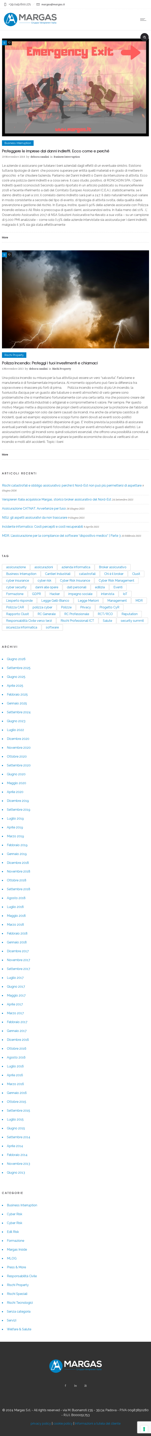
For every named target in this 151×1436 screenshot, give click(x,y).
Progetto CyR (109, 607)
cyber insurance (17, 580)
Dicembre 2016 (18, 1040)
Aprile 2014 (15, 1146)
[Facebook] (65, 1386)
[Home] (30, 25)
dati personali (76, 587)
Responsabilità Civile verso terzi (29, 621)
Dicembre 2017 (18, 951)
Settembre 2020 (19, 765)
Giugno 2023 (16, 721)
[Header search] (144, 36)
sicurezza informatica (21, 627)
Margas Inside (17, 1249)
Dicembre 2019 (18, 801)
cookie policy (63, 1423)
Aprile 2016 (15, 1075)
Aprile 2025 (15, 685)
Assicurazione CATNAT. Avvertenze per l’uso (34, 508)
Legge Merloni (88, 600)
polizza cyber (42, 607)
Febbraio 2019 (17, 845)
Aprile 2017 (15, 1004)
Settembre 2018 (18, 889)
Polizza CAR (15, 607)
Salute (107, 621)
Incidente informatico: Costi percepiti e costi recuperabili (42, 526)
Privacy (85, 607)
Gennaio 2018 (17, 942)
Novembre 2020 (19, 747)
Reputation (130, 614)
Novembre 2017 (18, 960)
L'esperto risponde (19, 600)
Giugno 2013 (16, 1172)
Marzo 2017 (15, 1013)
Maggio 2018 (16, 916)
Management (117, 600)
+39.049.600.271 (20, 4)
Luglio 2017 (15, 978)
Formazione (14, 594)
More (5, 237)
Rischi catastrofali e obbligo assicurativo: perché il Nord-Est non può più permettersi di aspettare (72, 485)
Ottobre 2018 (16, 880)
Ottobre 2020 (17, 756)
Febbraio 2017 (17, 1022)
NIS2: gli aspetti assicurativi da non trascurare (34, 517)
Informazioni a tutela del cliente (98, 1423)
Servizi (11, 1320)
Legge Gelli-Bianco (55, 600)
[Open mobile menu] (144, 19)
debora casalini (39, 156)
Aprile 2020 (15, 792)
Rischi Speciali (17, 1294)
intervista (107, 594)
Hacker (55, 594)
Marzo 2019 (15, 836)
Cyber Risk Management (116, 580)
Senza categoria (18, 1311)
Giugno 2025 (16, 677)
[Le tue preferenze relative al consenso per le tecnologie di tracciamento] (144, 1429)
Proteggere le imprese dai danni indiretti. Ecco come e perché (55, 151)
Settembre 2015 (18, 1110)
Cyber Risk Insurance (75, 580)
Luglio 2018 (15, 907)
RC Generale (47, 614)
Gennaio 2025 (17, 703)
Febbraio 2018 (17, 933)
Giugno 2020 (16, 774)
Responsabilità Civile (22, 1276)
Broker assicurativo (112, 567)
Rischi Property (18, 1285)
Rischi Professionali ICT (77, 621)
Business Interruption (21, 574)
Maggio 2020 (16, 783)
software (52, 627)
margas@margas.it (53, 4)
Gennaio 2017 (17, 1031)
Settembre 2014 (18, 1137)
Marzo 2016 (15, 1084)
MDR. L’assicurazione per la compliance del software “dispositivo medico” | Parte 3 (61, 536)
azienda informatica (76, 567)
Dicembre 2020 (18, 739)
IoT (125, 594)
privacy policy (41, 1423)
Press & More (16, 1267)
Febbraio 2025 (17, 694)
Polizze (66, 607)
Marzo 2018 (15, 924)
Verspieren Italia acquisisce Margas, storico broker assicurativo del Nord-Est (56, 499)
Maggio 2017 (16, 995)
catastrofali (87, 574)
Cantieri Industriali (57, 574)
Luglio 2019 (15, 818)
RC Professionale (76, 614)
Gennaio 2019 (17, 854)
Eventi (117, 587)
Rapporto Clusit (17, 614)
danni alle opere (46, 587)
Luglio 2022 (15, 730)
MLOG (12, 1258)
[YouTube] (85, 1386)
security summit (132, 621)
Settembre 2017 (18, 969)
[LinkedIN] (75, 1386)
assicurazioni (43, 567)
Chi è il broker (113, 574)
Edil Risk (13, 1232)
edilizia (100, 587)
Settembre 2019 (18, 809)
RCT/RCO (105, 614)
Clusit (136, 574)
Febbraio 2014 (17, 1155)
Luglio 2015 (15, 1119)
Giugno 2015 (16, 1128)
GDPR (36, 594)
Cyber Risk (14, 1214)
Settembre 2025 (18, 668)
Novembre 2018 (18, 871)
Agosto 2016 (16, 1057)
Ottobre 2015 (16, 1102)
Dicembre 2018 (18, 863)
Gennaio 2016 (17, 1093)
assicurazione (16, 567)
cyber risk (44, 580)
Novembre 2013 (18, 1164)
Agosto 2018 (16, 898)
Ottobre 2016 (16, 1048)
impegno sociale (80, 594)
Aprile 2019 (15, 827)
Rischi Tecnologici (20, 1303)
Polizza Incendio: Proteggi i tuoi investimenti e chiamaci (50, 362)
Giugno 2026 (16, 659)
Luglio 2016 (15, 1066)
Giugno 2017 (16, 986)
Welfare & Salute (19, 1329)
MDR (139, 600)
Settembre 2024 (19, 712)
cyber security (16, 587)
